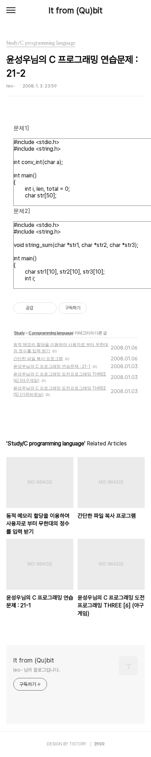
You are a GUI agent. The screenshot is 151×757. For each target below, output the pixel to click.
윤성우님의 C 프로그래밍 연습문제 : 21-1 (52, 366)
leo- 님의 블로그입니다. (36, 670)
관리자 (99, 744)
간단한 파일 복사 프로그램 (38, 358)
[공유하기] (39, 308)
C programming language (50, 332)
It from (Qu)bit (75, 10)
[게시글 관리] (48, 308)
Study (19, 332)
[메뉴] (11, 11)
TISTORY (77, 744)
